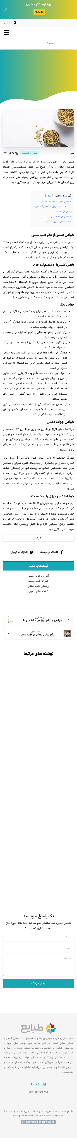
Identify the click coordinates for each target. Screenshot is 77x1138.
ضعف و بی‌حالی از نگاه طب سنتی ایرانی (42, 846)
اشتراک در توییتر (19, 552)
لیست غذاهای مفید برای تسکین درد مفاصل (40, 725)
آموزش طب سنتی (38, 576)
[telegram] (61, 22)
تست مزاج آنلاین (39, 591)
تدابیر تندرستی (43, 75)
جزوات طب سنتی (38, 581)
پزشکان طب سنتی (38, 586)
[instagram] (67, 22)
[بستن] (5, 9)
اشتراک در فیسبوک (49, 552)
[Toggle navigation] (6, 33)
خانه (58, 75)
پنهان (49, 196)
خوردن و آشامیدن (19, 75)
